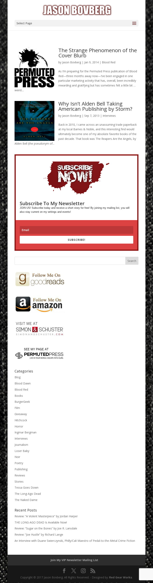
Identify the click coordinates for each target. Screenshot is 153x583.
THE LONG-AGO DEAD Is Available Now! (41, 522)
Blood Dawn (23, 383)
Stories (19, 481)
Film (17, 408)
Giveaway (21, 414)
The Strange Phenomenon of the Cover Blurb (97, 53)
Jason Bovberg (71, 62)
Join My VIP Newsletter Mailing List (74, 560)
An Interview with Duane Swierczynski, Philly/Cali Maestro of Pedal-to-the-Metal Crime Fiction (75, 541)
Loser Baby (22, 451)
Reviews (20, 475)
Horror (19, 426)
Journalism (21, 445)
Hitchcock (21, 420)
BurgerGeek (22, 402)
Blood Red (108, 62)
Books (19, 396)
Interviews (109, 116)
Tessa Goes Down (26, 487)
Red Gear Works (120, 577)
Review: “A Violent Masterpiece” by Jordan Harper (46, 516)
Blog (18, 377)
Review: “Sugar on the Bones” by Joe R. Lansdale (46, 528)
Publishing (21, 469)
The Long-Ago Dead (28, 494)
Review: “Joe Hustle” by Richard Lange (39, 534)
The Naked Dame (26, 500)
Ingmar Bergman (25, 432)
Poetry (19, 463)
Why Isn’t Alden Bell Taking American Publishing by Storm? (95, 106)
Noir (17, 457)
